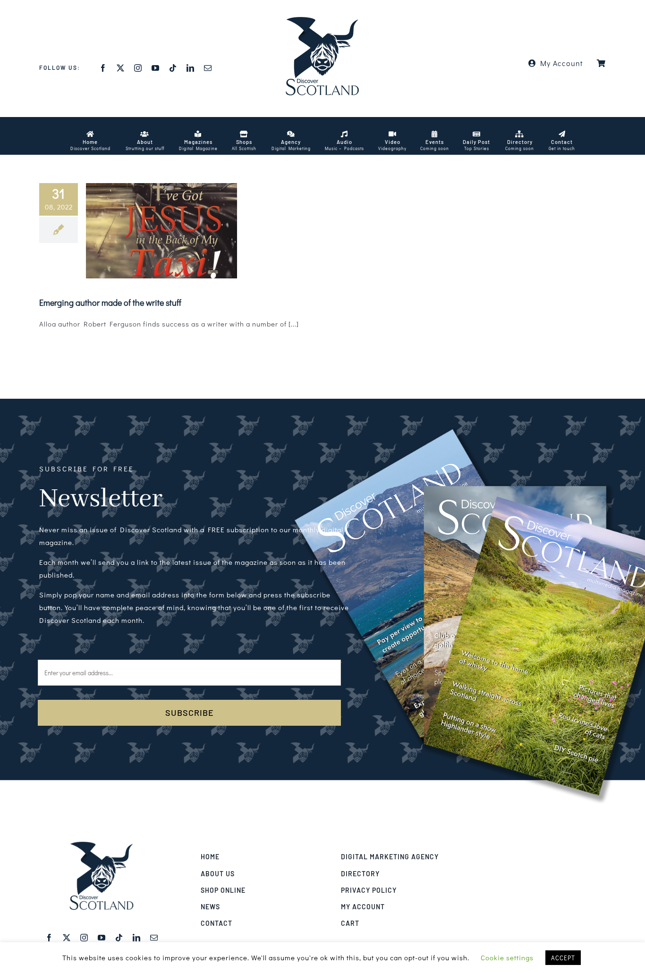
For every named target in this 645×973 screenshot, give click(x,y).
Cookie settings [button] (507, 957)
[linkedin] (191, 68)
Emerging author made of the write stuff (110, 302)
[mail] (208, 68)
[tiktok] (173, 68)
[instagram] (138, 68)
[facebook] (103, 68)
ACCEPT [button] (563, 958)
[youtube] (156, 68)
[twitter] (121, 68)
